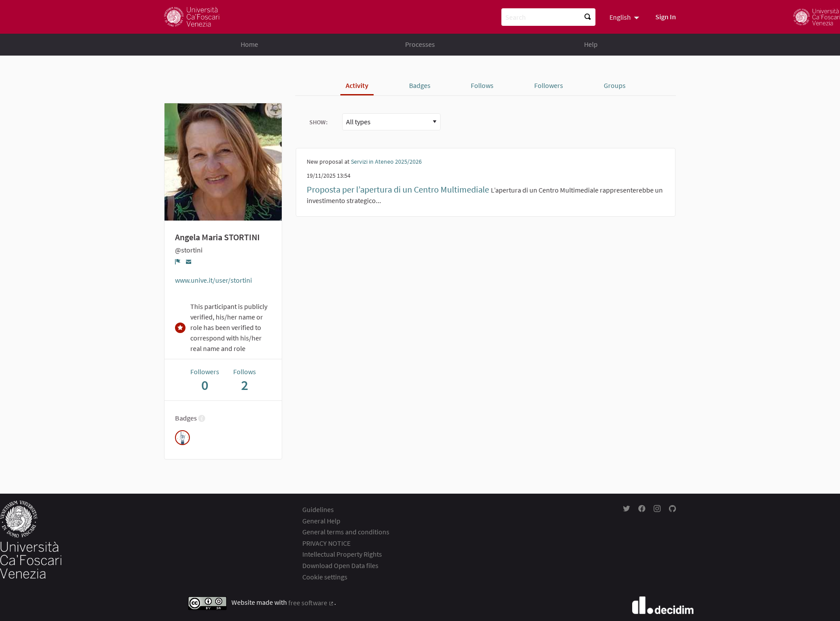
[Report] (178, 261)
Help (591, 44)
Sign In (665, 16)
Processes (420, 44)
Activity (357, 85)
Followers (548, 85)
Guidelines (318, 509)
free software (311, 602)
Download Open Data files (340, 565)
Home (249, 44)
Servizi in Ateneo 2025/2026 (386, 161)
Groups (615, 85)
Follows (482, 85)
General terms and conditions (345, 531)
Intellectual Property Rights (342, 554)
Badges (419, 85)
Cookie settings (324, 576)
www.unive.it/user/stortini (213, 280)
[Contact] (189, 261)
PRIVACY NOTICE (326, 543)
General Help (321, 520)
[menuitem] (625, 16)
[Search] (587, 17)
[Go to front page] (191, 17)
